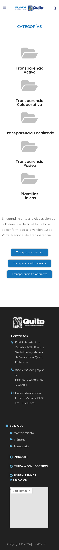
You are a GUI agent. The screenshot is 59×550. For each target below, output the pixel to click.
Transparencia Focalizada (29, 132)
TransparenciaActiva (29, 70)
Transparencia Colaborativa (29, 102)
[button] (54, 8)
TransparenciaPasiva (29, 163)
